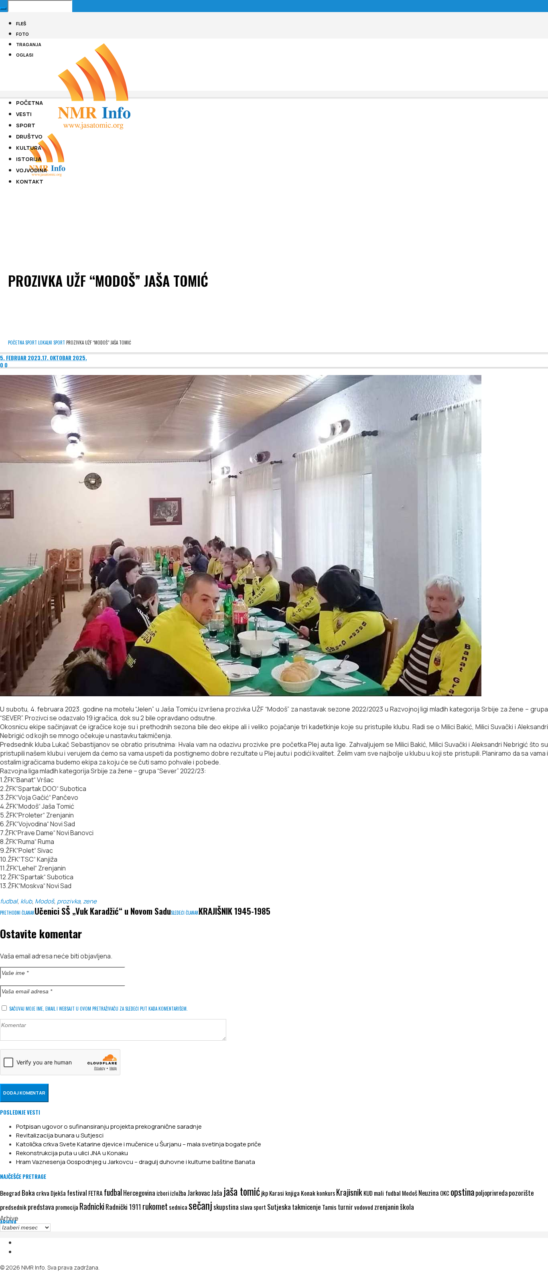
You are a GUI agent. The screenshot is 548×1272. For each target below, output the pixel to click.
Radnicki (91, 1206)
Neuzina (428, 1193)
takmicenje (306, 1207)
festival (77, 1193)
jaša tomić (241, 1191)
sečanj (200, 1205)
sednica (178, 1207)
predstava (41, 1207)
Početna (16, 342)
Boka (28, 1192)
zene (90, 901)
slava (246, 1207)
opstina (462, 1191)
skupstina (226, 1207)
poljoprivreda (491, 1193)
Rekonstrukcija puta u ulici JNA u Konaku (72, 1153)
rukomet (155, 1206)
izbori (162, 1192)
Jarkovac (198, 1193)
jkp (264, 1192)
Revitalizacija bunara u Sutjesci (60, 1135)
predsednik (13, 1207)
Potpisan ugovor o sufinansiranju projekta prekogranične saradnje (109, 1126)
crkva (42, 1192)
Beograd (10, 1193)
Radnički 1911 (123, 1207)
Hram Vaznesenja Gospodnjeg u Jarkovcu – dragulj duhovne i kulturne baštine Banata (135, 1162)
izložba (178, 1193)
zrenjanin (386, 1206)
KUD (368, 1192)
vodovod (363, 1207)
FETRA (95, 1192)
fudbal (9, 901)
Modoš (44, 901)
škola (407, 1206)
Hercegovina (139, 1193)
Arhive (9, 1218)
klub (26, 901)
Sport (31, 342)
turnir (345, 1207)
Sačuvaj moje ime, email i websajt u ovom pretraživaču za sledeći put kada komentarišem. (98, 1008)
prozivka (68, 901)
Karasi (276, 1192)
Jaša (216, 1193)
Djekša (58, 1192)
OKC (444, 1193)
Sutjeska (279, 1206)
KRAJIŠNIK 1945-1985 (234, 911)
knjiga (292, 1192)
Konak (308, 1192)
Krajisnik (349, 1192)
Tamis (329, 1207)
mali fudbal (387, 1192)
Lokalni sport (51, 342)
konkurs (326, 1192)
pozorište (521, 1192)
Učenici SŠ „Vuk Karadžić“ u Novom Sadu (103, 911)
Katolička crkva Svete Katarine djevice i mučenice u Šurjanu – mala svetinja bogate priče (138, 1144)
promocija (66, 1207)
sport (260, 1207)
